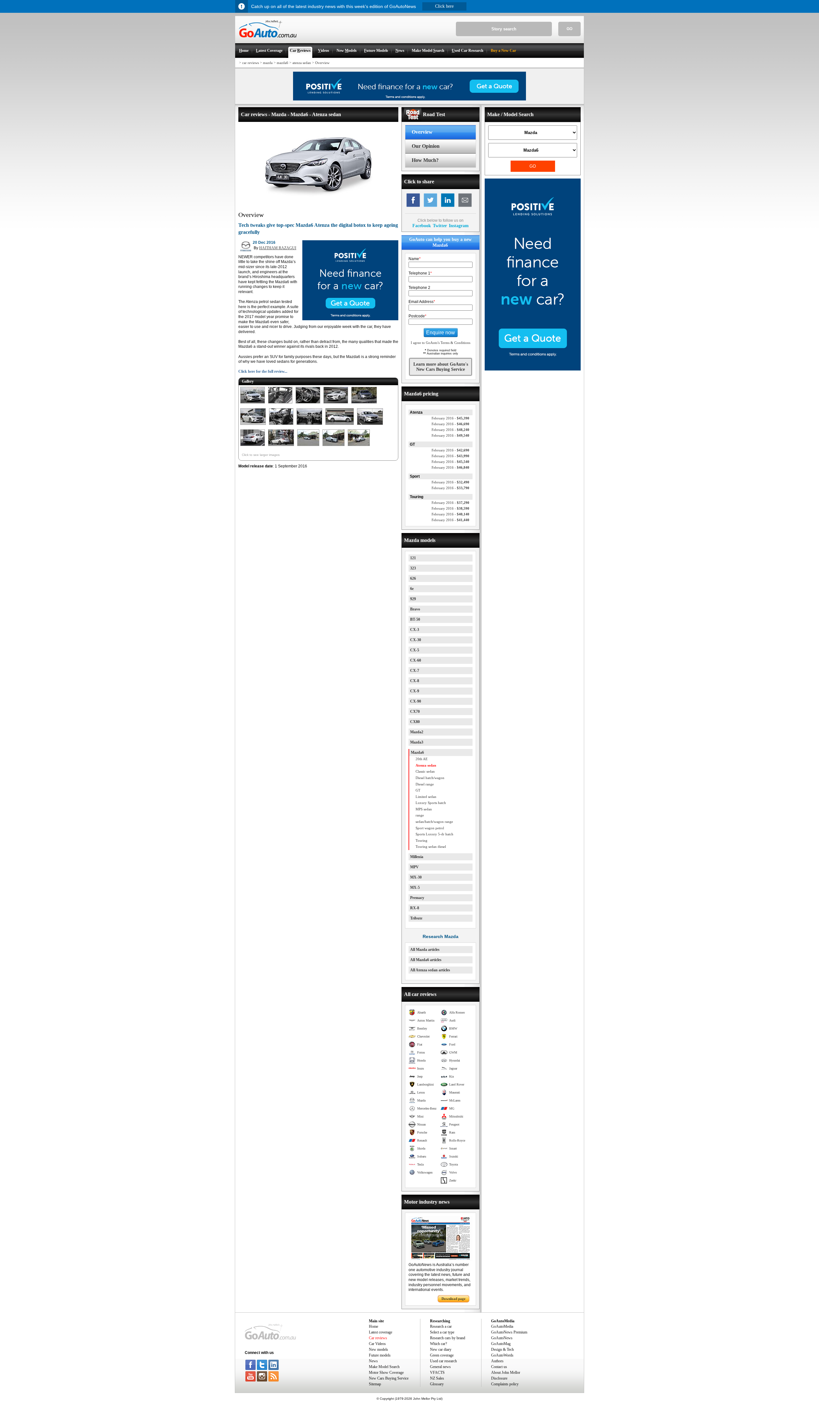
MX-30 (416, 877)
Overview (322, 63)
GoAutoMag (501, 1343)
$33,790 (450, 488)
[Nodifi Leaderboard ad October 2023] (409, 99)
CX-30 (415, 640)
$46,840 (450, 467)
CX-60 (415, 660)
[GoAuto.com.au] (266, 40)
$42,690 (450, 450)
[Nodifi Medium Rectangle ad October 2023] (350, 319)
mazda (268, 63)
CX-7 (414, 670)
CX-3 (414, 629)
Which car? (438, 1343)
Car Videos (377, 1343)
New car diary (440, 1349)
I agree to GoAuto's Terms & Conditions (440, 343)
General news (440, 1367)
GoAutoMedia (502, 1326)
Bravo (415, 609)
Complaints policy (505, 1384)
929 (413, 599)
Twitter (440, 225)
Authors (497, 1361)
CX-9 (414, 691)
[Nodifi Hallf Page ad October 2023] (533, 369)
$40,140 (450, 514)
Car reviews (378, 1338)
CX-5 (414, 650)
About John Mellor (505, 1372)
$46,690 (450, 424)
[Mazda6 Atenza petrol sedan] (252, 404)
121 (413, 558)
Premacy (417, 898)
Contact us (499, 1367)
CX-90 (415, 701)
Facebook (421, 225)
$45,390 (450, 418)
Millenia (416, 857)
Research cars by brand (447, 1338)
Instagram (459, 225)
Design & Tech (502, 1349)
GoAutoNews (502, 1338)
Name (415, 259)
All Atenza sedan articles (430, 970)
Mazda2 (416, 732)
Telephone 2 (419, 287)
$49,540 (450, 435)
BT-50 (415, 619)
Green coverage (442, 1355)
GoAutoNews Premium (509, 1332)
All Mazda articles (425, 949)
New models (378, 1349)
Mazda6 (417, 752)
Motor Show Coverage (386, 1372)
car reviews (250, 63)
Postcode (417, 316)
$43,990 (450, 456)
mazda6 (282, 63)
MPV (414, 867)
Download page (453, 1299)
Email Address (422, 301)
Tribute (416, 918)
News (373, 1361)
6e (412, 588)
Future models (380, 1355)
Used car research (443, 1361)
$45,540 (450, 462)
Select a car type (442, 1332)
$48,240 (450, 430)
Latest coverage (380, 1332)
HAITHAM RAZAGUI (277, 248)
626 (413, 578)
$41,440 (450, 520)
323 (413, 568)
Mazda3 (416, 742)
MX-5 (415, 887)
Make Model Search (384, 1367)
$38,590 (450, 508)
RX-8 (414, 908)
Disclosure (499, 1378)
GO (569, 29)
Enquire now (440, 332)
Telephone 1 (420, 273)
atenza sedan (301, 63)
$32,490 (450, 482)
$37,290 (450, 503)
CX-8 (414, 681)
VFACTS (437, 1372)
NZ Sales (437, 1378)
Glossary (437, 1384)
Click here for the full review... (262, 371)
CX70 (415, 711)
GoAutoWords (502, 1355)
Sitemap (375, 1384)
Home (373, 1326)
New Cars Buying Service (389, 1378)
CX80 (415, 722)
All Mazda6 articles (425, 960)
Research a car (441, 1326)
